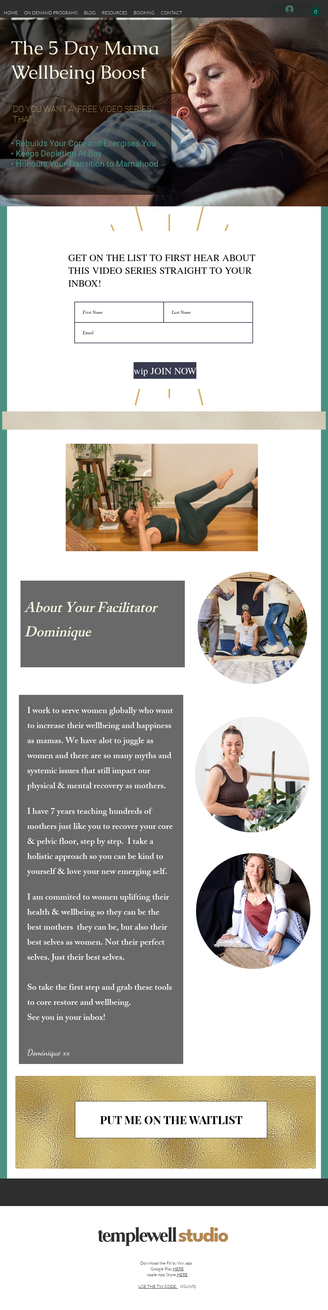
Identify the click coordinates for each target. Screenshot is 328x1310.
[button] (315, 9)
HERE (178, 1268)
